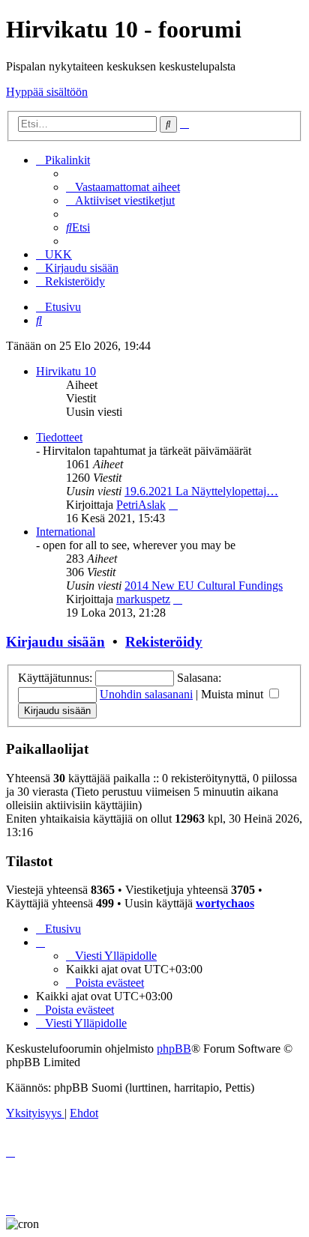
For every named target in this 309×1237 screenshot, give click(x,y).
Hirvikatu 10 (66, 371)
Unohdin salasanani (146, 694)
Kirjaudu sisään (55, 642)
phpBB (174, 1048)
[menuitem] (123, 187)
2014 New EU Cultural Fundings (203, 585)
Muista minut (233, 694)
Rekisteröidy (163, 642)
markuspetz (143, 599)
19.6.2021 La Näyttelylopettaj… (201, 491)
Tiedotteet (59, 437)
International (65, 531)
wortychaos (225, 903)
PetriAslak (141, 504)
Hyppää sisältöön (47, 91)
